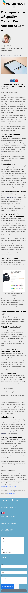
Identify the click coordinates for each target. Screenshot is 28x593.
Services (4, 544)
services (10, 456)
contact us (21, 465)
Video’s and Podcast (6, 552)
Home (3, 538)
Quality (14, 55)
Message (3, 576)
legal (2, 151)
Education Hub (5, 549)
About (3, 541)
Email (2, 570)
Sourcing (19, 55)
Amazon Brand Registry (10, 197)
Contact (4, 547)
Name (2, 564)
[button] (14, 6)
